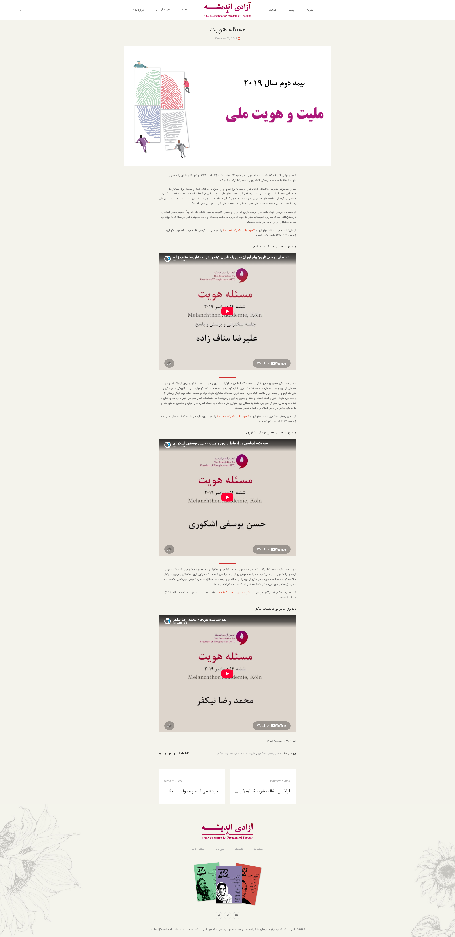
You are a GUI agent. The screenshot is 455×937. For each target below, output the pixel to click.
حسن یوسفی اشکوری (269, 753)
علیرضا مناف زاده (245, 753)
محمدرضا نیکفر (226, 753)
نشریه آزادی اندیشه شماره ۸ (239, 230)
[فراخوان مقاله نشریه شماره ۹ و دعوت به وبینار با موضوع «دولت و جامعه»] (263, 786)
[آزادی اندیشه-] (227, 10)
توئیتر (218, 915)
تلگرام (227, 915)
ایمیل (236, 915)
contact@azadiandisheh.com (167, 929)
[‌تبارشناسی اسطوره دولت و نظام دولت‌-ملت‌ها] (192, 786)
